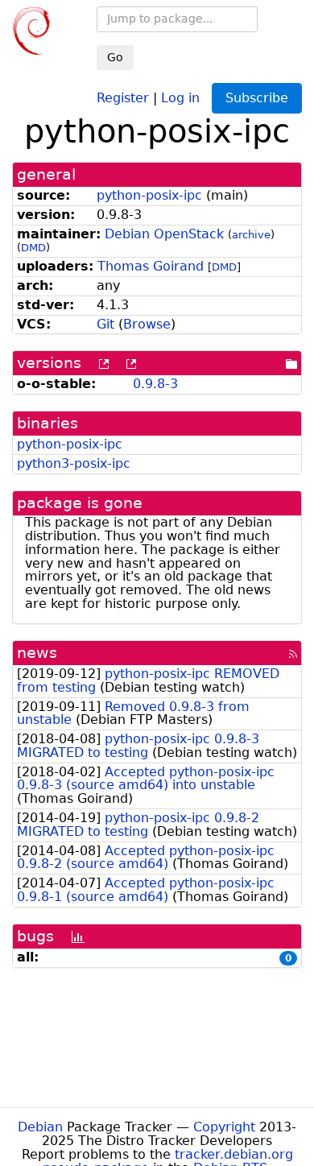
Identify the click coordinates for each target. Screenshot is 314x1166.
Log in (180, 97)
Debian (40, 1127)
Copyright (224, 1127)
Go (115, 57)
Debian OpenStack (164, 234)
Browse (147, 324)
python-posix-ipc (149, 195)
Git (105, 324)
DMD (33, 248)
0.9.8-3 (155, 383)
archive (251, 235)
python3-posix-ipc (73, 463)
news (37, 652)
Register (123, 97)
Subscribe (256, 97)
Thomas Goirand (150, 266)
